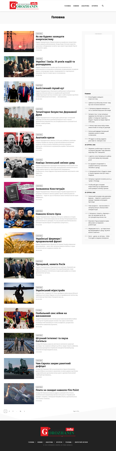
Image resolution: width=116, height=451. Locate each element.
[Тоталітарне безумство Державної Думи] (19, 117)
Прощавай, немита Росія (50, 264)
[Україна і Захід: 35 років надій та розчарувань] (19, 66)
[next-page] (24, 411)
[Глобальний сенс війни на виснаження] (19, 318)
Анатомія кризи (45, 137)
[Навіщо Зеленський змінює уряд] (19, 167)
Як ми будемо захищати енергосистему (50, 38)
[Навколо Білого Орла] (19, 217)
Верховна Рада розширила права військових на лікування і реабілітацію (98, 223)
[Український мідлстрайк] (19, 293)
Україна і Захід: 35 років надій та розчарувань (55, 63)
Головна (38, 310)
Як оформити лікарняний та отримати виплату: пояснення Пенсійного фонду (97, 165)
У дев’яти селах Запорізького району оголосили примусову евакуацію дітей (99, 158)
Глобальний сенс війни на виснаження (51, 314)
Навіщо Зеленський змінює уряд (55, 162)
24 (20, 411)
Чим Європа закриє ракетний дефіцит (53, 365)
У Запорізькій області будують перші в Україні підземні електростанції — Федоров (99, 173)
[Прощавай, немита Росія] (19, 267)
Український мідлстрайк (50, 290)
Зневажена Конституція (50, 188)
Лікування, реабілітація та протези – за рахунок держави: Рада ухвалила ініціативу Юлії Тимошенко (99, 150)
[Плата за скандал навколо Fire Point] (19, 393)
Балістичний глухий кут (50, 88)
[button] (102, 6)
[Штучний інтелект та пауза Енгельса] (19, 343)
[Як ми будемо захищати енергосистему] (19, 41)
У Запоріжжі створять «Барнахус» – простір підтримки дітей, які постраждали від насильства (99, 215)
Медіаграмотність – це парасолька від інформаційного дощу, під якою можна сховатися (99, 230)
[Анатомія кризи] (19, 142)
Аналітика (39, 33)
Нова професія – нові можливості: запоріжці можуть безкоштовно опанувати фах (99, 207)
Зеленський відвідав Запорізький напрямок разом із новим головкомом (98, 133)
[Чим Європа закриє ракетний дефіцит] (19, 368)
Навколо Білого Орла (48, 213)
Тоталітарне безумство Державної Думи (56, 113)
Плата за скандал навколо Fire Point (57, 390)
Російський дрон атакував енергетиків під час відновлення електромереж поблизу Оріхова (98, 186)
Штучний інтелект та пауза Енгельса (52, 340)
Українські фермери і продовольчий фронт (49, 240)
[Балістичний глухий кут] (19, 91)
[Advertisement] (98, 62)
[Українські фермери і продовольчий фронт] (19, 242)
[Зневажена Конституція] (19, 192)
